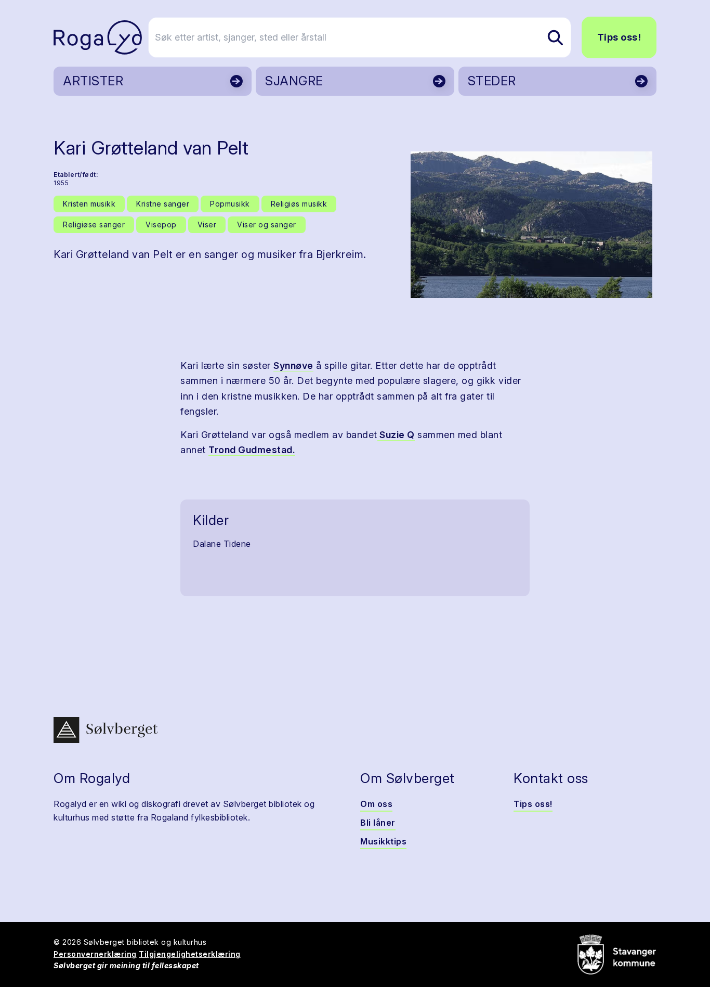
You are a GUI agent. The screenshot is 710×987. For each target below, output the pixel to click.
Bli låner (378, 822)
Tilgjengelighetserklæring (190, 954)
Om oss (376, 804)
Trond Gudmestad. (251, 449)
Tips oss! (619, 37)
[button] (531, 225)
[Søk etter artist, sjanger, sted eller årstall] (555, 37)
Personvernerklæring (95, 954)
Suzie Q (396, 434)
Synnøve (293, 365)
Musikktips (383, 841)
